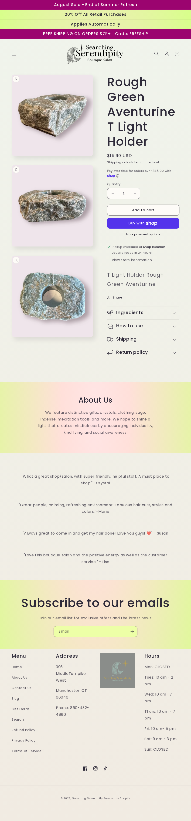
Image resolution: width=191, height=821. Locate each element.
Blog (15, 698)
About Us (19, 677)
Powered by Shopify (117, 798)
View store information (132, 260)
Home (17, 667)
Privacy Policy (23, 740)
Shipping (114, 162)
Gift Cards (21, 709)
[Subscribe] (132, 631)
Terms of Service (27, 751)
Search (18, 719)
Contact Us (21, 688)
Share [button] (118, 297)
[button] (14, 54)
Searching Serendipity (87, 798)
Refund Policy (23, 730)
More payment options (143, 234)
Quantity (113, 184)
